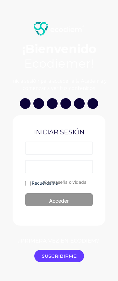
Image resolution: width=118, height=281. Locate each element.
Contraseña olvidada (65, 182)
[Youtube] (38, 103)
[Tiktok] (52, 103)
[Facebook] (92, 103)
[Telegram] (79, 103)
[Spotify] (65, 103)
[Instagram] (25, 103)
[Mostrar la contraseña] (87, 166)
